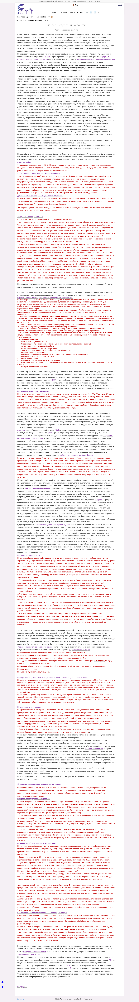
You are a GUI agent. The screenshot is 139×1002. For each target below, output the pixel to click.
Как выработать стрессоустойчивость (33, 391)
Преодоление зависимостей (34, 952)
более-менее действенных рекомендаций (53, 525)
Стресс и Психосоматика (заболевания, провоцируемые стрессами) (45, 298)
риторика (98, 500)
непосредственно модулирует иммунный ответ (96, 59)
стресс (47, 57)
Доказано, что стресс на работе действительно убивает (40, 196)
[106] (53, 380)
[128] (50, 433)
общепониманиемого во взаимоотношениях (35, 647)
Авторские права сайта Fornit (70, 999)
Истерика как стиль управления (30, 707)
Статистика (88, 999)
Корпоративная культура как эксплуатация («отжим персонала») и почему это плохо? (52, 678)
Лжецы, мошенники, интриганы (30, 217)
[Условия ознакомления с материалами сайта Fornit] (120, 6)
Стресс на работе (24, 162)
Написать (20, 999)
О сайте (80, 12)
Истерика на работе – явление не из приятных (36, 843)
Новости (55, 12)
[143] (68, 966)
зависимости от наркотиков (28, 954)
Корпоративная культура (79, 650)
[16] (110, 960)
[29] (69, 968)
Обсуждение (22, 987)
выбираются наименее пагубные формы (76, 455)
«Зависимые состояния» (38, 21)
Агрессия (21, 430)
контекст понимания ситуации (37, 488)
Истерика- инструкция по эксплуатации (33, 799)
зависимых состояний (94, 749)
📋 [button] (52, 17)
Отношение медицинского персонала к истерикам (39, 784)
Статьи (64, 12)
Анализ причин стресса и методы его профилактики (38, 173)
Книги (72, 12)
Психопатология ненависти (28, 555)
